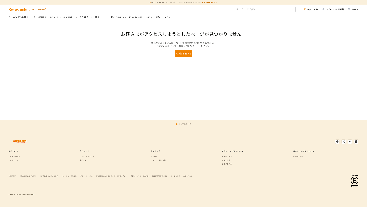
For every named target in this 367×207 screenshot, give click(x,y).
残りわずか (55, 17)
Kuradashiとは (14, 156)
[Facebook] (337, 141)
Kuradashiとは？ (209, 2)
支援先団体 (226, 160)
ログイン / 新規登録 (37, 9)
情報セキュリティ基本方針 (140, 176)
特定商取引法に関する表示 (49, 176)
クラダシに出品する (87, 156)
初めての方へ (117, 17)
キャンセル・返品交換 (69, 176)
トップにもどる (185, 124)
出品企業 (83, 160)
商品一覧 (154, 156)
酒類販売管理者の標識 (159, 176)
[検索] (293, 9)
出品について (161, 17)
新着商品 (68, 17)
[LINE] (350, 141)
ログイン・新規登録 (158, 160)
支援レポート (227, 156)
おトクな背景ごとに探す (87, 17)
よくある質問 (175, 176)
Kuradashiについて (139, 17)
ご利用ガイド (14, 160)
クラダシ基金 (227, 164)
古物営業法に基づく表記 (28, 176)
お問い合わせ (188, 176)
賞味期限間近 (40, 17)
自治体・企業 (298, 156)
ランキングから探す (19, 17)
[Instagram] (356, 141)
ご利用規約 (12, 176)
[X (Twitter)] (343, 141)
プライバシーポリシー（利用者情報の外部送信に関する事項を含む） (103, 176)
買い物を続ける (183, 53)
